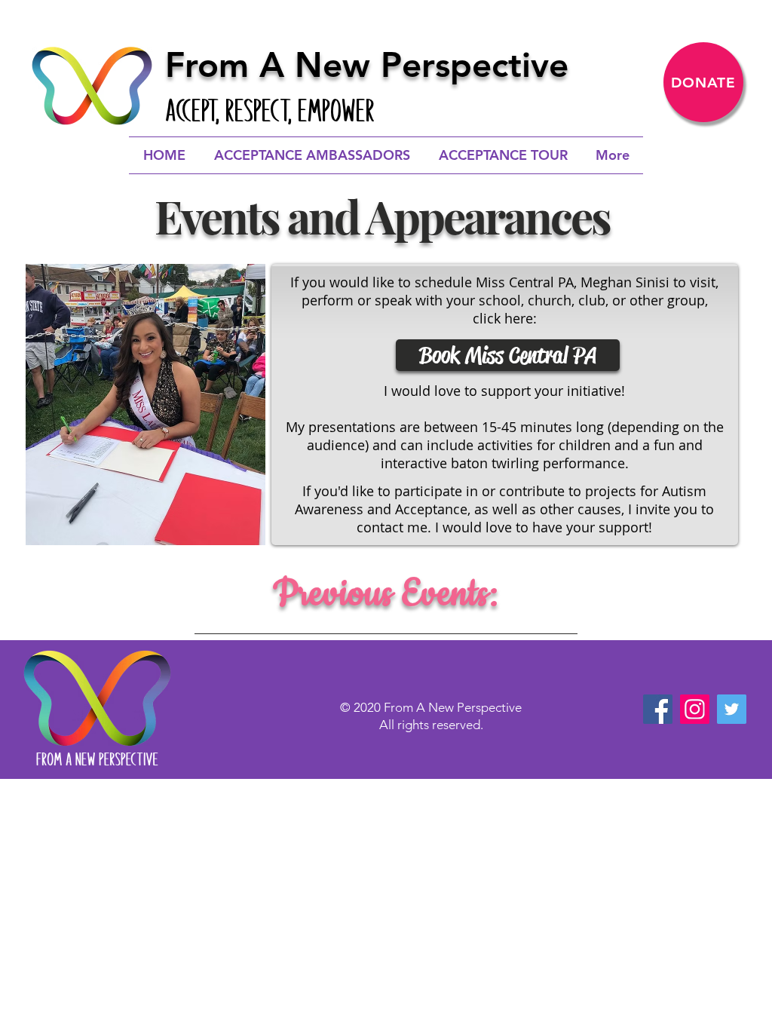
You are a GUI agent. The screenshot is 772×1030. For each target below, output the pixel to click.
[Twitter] (731, 709)
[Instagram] (694, 709)
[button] (145, 404)
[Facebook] (657, 709)
